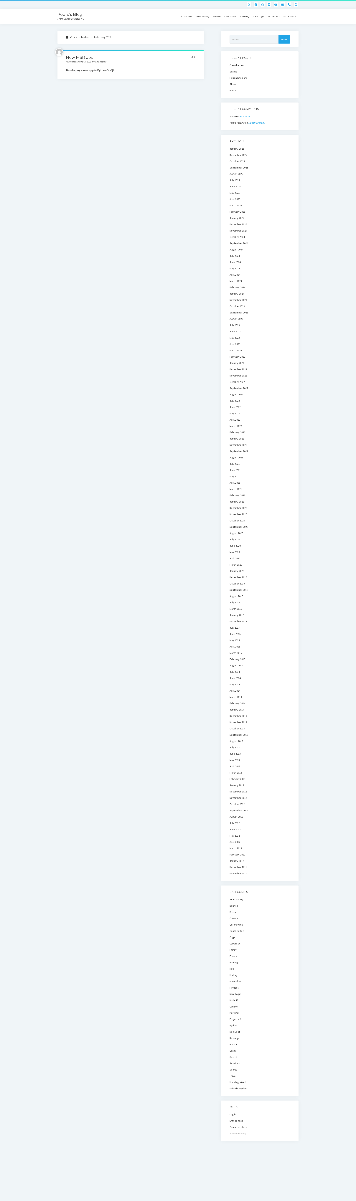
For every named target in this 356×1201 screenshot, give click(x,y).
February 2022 (237, 432)
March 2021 (236, 489)
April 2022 (235, 419)
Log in (233, 1114)
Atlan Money (202, 16)
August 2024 (236, 249)
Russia (233, 1044)
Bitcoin (217, 16)
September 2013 (239, 734)
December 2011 (238, 867)
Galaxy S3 (245, 116)
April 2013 (235, 766)
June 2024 (235, 262)
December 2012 (238, 791)
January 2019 (237, 615)
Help (232, 968)
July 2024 (235, 255)
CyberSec (235, 943)
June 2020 (235, 545)
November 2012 (238, 797)
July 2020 (235, 539)
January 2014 (237, 709)
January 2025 (237, 218)
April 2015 (235, 646)
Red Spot (235, 1031)
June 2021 (235, 470)
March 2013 (236, 772)
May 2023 (235, 337)
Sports (233, 1069)
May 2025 (235, 192)
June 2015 (235, 634)
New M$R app (79, 57)
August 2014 (236, 665)
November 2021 (238, 445)
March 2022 (236, 426)
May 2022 (235, 413)
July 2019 (235, 602)
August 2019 (236, 596)
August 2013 (236, 741)
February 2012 (237, 854)
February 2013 (237, 779)
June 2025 (235, 186)
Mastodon (235, 981)
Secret (233, 1057)
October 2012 (237, 804)
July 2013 (235, 747)
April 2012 (235, 842)
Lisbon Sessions (239, 78)
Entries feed (236, 1120)
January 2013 (237, 785)
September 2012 (239, 810)
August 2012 (236, 816)
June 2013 (235, 753)
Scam (233, 1050)
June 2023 (235, 331)
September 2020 (239, 526)
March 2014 (236, 697)
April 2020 (235, 558)
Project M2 (274, 16)
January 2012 (237, 861)
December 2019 (238, 577)
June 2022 (235, 407)
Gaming (244, 16)
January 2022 (237, 438)
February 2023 (237, 356)
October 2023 (237, 306)
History (234, 975)
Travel (233, 1076)
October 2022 (237, 382)
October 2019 (237, 583)
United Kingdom (238, 1088)
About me (186, 16)
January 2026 (237, 148)
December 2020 (238, 508)
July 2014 (235, 671)
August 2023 (236, 319)
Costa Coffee (237, 931)
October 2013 (237, 728)
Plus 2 (233, 90)
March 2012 (236, 848)
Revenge (235, 1038)
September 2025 (239, 167)
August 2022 (236, 394)
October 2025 (237, 161)
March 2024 (236, 281)
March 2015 (236, 653)
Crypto (233, 937)
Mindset (234, 987)
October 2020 (237, 520)
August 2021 (236, 457)
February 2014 (237, 703)
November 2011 (238, 873)
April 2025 (235, 199)
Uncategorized (238, 1082)
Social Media (289, 16)
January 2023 (237, 363)
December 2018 (238, 621)
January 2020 (237, 571)
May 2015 (235, 640)
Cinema (234, 918)
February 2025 (237, 211)
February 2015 (237, 659)
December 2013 (238, 716)
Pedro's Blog (69, 14)
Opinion (234, 1006)
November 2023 (238, 300)
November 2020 (238, 514)
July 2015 (235, 627)
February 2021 (237, 495)
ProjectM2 (235, 1019)
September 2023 (239, 312)
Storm (233, 84)
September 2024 (239, 243)
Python (233, 1025)
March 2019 (236, 608)
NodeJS (234, 1000)
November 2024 (238, 230)
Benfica (234, 905)
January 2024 (237, 293)
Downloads (230, 16)
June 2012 (235, 829)
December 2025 (238, 155)
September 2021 (239, 451)
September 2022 (239, 388)
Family (233, 949)
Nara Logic (258, 16)
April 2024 (235, 274)
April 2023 (235, 344)
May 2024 (235, 268)
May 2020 (235, 552)
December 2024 (238, 224)
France (233, 956)
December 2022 (238, 369)
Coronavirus (236, 924)
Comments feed (239, 1127)
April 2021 (235, 482)
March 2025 (236, 205)
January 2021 (237, 501)
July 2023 (235, 325)
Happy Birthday (256, 122)
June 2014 (235, 678)
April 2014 (235, 690)
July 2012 (235, 823)
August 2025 (236, 174)
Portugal (234, 1013)
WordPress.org (238, 1133)
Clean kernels (237, 65)
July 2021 (235, 463)
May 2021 (235, 476)
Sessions (235, 1063)
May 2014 (235, 684)
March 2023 (236, 350)
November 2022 (238, 375)
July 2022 (235, 400)
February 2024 (237, 287)
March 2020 (236, 564)
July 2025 (235, 180)
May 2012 (235, 835)
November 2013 (238, 722)
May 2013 (235, 760)
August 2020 (236, 533)
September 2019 (239, 590)
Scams (233, 71)
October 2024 (237, 237)
